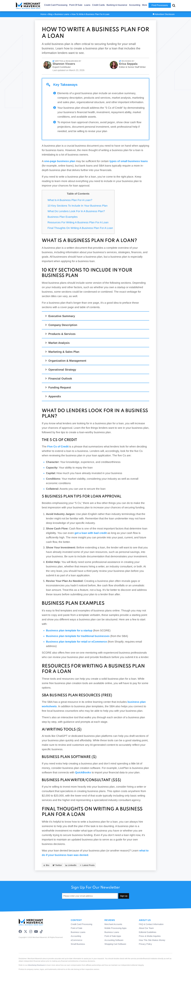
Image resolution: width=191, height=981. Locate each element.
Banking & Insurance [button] (117, 5)
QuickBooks (83, 772)
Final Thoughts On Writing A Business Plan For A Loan (80, 227)
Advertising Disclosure (36, 965)
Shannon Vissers (64, 63)
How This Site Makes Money (152, 940)
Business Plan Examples (63, 216)
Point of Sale (76, 928)
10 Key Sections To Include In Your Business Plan (78, 205)
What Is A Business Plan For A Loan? (70, 200)
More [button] (144, 5)
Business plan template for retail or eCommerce (76, 641)
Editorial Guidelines (147, 932)
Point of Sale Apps (112, 936)
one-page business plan (59, 161)
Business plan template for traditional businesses (78, 636)
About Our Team (146, 928)
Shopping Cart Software (115, 944)
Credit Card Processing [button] (55, 5)
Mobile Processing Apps (115, 928)
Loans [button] (87, 5)
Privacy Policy (145, 944)
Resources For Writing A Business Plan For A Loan (78, 222)
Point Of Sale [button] (75, 5)
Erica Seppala (128, 63)
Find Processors (160, 5)
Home (43, 14)
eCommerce (76, 940)
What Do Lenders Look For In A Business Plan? (76, 211)
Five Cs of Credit (58, 446)
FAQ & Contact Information (151, 924)
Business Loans (62, 14)
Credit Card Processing (81, 924)
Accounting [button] (134, 5)
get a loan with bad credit (91, 533)
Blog (50, 14)
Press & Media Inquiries (150, 936)
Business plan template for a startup (69, 630)
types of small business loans (128, 161)
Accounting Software (113, 940)
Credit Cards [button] (98, 5)
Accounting (76, 936)
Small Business (78, 944)
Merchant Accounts (113, 924)
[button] (96, 316)
